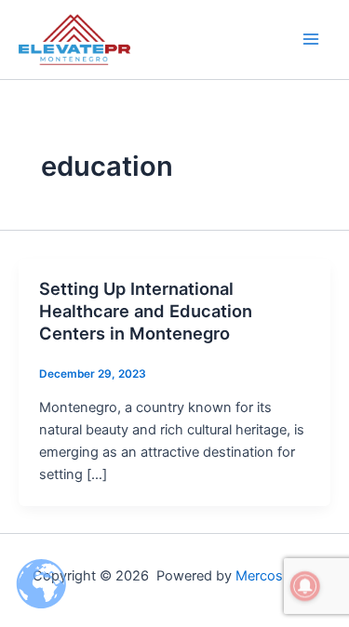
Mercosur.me (276, 575)
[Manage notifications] (305, 586)
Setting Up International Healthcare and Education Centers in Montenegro (145, 310)
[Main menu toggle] (310, 39)
